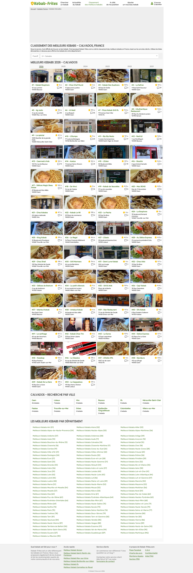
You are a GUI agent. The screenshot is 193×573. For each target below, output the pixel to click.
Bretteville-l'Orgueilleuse (104, 409)
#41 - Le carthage (39, 334)
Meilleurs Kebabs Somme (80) (133, 513)
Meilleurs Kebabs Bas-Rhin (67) (90, 500)
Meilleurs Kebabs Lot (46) (87, 478)
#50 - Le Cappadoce (73, 382)
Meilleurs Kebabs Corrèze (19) (45, 449)
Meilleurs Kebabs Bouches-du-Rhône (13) (50, 442)
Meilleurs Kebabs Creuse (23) (133, 452)
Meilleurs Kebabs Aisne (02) (88, 427)
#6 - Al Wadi (70, 110)
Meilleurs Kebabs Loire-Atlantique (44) (137, 475)
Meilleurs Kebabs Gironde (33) (45, 465)
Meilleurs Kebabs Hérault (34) (89, 465)
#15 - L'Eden (103, 161)
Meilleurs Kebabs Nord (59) (132, 491)
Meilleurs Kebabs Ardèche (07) (45, 436)
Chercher (64, 3)
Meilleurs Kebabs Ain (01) (43, 427)
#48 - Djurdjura (138, 358)
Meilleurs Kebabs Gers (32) (132, 462)
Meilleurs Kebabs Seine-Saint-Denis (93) (50, 530)
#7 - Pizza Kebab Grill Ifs (108, 110)
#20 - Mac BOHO (139, 186)
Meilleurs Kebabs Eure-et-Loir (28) (91, 458)
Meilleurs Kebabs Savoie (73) (88, 507)
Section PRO (134, 559)
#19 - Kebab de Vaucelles (108, 186)
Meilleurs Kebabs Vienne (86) (133, 520)
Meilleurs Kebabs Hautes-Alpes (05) (92, 430)
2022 (130, 66)
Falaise (35, 408)
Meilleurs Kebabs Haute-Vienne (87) (48, 523)
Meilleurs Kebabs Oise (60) (44, 494)
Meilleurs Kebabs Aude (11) (88, 439)
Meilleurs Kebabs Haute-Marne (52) (91, 484)
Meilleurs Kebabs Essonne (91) (89, 526)
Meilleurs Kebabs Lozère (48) (45, 481)
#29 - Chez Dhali (39, 262)
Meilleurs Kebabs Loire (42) (44, 475)
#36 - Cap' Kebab (139, 286)
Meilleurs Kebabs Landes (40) (89, 471)
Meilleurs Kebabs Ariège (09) (132, 436)
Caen (34, 400)
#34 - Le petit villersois (74, 286)
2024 (85, 66)
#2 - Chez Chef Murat (74, 85)
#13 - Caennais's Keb (40, 161)
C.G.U (147, 550)
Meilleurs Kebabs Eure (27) (44, 458)
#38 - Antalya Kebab (74, 310)
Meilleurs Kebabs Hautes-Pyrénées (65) (137, 497)
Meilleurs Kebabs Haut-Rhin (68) (134, 500)
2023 (107, 66)
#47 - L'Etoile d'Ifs (105, 358)
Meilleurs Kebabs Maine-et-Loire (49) (92, 481)
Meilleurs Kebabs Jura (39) (44, 471)
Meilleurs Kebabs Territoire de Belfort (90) (50, 526)
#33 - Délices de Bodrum (42, 286)
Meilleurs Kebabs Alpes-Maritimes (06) (137, 430)
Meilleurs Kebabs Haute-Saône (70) (91, 504)
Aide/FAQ (149, 556)
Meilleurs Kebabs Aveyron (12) (133, 439)
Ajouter (130, 3)
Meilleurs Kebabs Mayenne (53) (134, 484)
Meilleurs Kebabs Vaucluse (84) (46, 520)
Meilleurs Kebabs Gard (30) (44, 462)
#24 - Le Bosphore (139, 211)
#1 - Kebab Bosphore (40, 85)
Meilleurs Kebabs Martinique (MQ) (135, 533)
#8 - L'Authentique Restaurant (139, 110)
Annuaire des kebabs (44, 3)
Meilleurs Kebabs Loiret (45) (44, 478)
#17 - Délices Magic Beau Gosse (42, 186)
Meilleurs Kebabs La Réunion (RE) (47, 536)
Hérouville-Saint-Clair (152, 400)
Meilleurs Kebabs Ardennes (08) (90, 436)
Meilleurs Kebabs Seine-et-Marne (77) (136, 510)
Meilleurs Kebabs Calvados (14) (89, 442)
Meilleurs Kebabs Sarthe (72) (44, 507)
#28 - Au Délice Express (142, 237)
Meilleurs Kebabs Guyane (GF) (45, 533)
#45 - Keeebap (38, 358)
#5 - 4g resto (37, 110)
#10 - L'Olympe (71, 136)
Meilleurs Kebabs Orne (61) (88, 494)
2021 (152, 66)
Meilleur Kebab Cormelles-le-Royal (78, 567)
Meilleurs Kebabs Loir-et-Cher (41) (135, 471)
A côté (112, 3)
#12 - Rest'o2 (137, 136)
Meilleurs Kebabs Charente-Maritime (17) (93, 445)
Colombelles (125, 408)
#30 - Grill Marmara (73, 262)
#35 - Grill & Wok (105, 286)
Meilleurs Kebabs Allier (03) (132, 427)
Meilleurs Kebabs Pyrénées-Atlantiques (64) (95, 497)
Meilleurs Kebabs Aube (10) (44, 439)
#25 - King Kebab (39, 237)
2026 (41, 66)
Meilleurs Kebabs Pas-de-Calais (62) (136, 494)
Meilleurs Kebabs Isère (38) (132, 468)
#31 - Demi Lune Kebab (108, 262)
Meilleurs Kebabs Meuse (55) (89, 487)
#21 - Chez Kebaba (40, 212)
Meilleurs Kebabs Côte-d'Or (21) (46, 452)
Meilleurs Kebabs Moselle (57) (45, 491)
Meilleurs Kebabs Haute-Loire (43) (91, 475)
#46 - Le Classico (72, 358)
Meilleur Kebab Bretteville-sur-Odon (79, 561)
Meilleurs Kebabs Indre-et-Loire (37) (92, 468)
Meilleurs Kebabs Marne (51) (44, 484)
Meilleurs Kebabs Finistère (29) (133, 458)
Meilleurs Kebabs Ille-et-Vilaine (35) (135, 465)
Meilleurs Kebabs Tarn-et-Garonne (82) (93, 517)
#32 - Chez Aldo (138, 262)
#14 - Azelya (70, 161)
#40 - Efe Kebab (138, 310)
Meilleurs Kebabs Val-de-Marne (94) (92, 530)
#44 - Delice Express (140, 334)
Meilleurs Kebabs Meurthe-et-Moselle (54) (50, 487)
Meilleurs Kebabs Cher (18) (132, 445)
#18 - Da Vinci (71, 186)
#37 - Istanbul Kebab (40, 310)
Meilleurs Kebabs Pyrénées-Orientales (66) (50, 500)
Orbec (78, 408)
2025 (63, 66)
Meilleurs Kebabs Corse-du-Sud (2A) (92, 449)
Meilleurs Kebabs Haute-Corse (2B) (135, 449)
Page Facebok (135, 550)
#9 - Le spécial (38, 135)
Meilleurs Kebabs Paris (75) (44, 510)
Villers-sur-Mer (149, 408)
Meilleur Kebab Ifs (71, 564)
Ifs (121, 400)
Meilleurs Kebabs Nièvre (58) (88, 491)
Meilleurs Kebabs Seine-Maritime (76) (92, 510)
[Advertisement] (96, 26)
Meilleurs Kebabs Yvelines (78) (45, 513)
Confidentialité (151, 553)
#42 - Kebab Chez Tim (74, 334)
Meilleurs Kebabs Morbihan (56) (134, 487)
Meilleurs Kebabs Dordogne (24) (46, 455)
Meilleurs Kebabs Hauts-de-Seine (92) (136, 526)
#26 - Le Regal (71, 237)
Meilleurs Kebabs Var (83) (131, 517)
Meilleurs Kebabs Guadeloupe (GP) (91, 533)
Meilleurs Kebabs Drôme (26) (132, 455)
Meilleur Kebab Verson (73, 550)
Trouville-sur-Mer (61, 408)
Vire (77, 400)
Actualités (76, 3)
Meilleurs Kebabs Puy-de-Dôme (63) (48, 497)
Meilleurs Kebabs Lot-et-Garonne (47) (136, 478)
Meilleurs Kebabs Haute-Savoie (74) (135, 507)
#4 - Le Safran (138, 85)
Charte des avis (135, 553)
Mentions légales (136, 556)
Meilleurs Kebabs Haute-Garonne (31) (92, 462)
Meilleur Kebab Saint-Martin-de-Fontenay (77, 554)
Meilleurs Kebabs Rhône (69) (44, 504)
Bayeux (101, 400)
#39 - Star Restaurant (107, 310)
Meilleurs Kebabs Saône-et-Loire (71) (136, 504)
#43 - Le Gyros (104, 334)
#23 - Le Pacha (104, 212)
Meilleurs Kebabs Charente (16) (45, 445)
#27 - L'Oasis (103, 237)
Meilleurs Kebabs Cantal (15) (132, 442)
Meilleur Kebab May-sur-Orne (76, 558)
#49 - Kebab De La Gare (42, 382)
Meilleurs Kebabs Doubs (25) (88, 455)
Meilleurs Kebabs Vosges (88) (89, 523)
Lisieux (57, 400)
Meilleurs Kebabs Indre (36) (44, 468)
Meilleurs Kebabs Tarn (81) (44, 517)
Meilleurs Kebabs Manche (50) (133, 481)
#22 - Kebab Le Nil (73, 212)
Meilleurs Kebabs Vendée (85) (89, 520)
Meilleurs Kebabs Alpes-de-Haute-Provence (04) (53, 430)
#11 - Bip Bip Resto (106, 136)
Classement (93, 3)
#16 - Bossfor (137, 161)
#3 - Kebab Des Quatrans (109, 85)
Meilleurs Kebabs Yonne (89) (132, 523)
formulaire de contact (105, 561)
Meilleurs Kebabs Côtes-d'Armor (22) (92, 452)
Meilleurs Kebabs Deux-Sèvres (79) (91, 513)
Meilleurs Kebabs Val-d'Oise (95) (134, 530)
